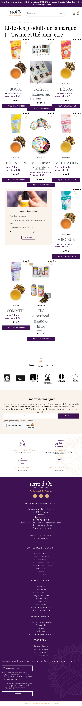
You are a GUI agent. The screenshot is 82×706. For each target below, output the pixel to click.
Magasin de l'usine (41, 596)
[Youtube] (47, 496)
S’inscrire (17, 694)
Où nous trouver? (41, 593)
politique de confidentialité (23, 421)
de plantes (35, 99)
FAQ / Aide (41, 569)
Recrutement (41, 605)
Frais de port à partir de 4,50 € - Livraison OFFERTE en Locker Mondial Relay (41, 3)
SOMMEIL (16, 310)
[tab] (41, 504)
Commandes (41, 625)
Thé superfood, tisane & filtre (41, 318)
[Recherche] (61, 13)
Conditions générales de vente (41, 563)
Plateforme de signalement (41, 525)
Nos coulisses (41, 602)
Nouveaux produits (41, 652)
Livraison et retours (41, 557)
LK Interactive (43, 703)
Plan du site (41, 575)
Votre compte (39, 617)
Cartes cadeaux (41, 554)
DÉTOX (66, 89)
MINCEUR (66, 239)
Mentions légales (41, 560)
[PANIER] (77, 13)
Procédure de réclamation (41, 528)
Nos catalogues (41, 646)
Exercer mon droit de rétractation (41, 537)
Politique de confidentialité (41, 566)
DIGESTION (16, 162)
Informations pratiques (38, 504)
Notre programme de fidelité (41, 634)
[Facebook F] (41, 496)
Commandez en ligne (39, 548)
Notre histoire (41, 590)
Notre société (39, 581)
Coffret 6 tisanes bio (41, 91)
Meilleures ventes (41, 655)
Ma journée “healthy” (41, 165)
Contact (41, 572)
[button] (28, 238)
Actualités (41, 587)
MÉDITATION (66, 162)
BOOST (16, 89)
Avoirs (41, 628)
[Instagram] (35, 496)
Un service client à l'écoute (22, 450)
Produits (39, 640)
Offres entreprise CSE (41, 611)
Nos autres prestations (41, 608)
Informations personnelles (41, 622)
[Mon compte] (74, 13)
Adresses (41, 631)
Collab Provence (41, 649)
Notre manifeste (41, 599)
